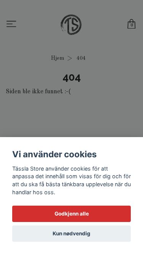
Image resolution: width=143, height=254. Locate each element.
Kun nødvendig (71, 233)
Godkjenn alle (72, 214)
